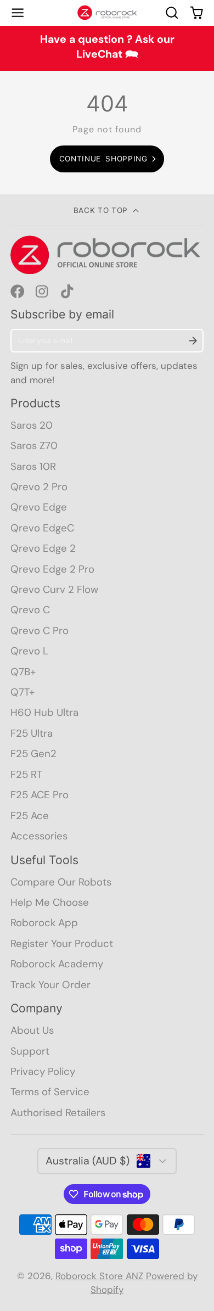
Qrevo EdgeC (42, 528)
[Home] (107, 12)
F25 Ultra (31, 733)
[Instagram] (43, 291)
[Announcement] (107, 48)
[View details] (107, 254)
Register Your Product (61, 943)
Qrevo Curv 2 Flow (54, 589)
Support (29, 1051)
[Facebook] (17, 291)
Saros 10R (33, 466)
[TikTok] (68, 291)
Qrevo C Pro (39, 630)
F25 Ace (29, 815)
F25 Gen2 (33, 753)
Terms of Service (49, 1092)
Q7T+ (22, 692)
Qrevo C (30, 610)
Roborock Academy (56, 964)
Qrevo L (29, 651)
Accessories (38, 836)
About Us (32, 1030)
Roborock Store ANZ (99, 1276)
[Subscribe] (193, 340)
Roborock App (44, 922)
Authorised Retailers (57, 1112)
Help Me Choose (49, 902)
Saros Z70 (34, 445)
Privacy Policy (42, 1071)
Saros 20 (31, 425)
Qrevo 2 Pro (38, 487)
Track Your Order (50, 984)
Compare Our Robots (60, 882)
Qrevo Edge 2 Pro (52, 569)
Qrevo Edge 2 (43, 548)
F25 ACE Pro (39, 795)
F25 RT (26, 774)
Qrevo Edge (38, 507)
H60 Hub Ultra (44, 712)
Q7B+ (23, 672)
